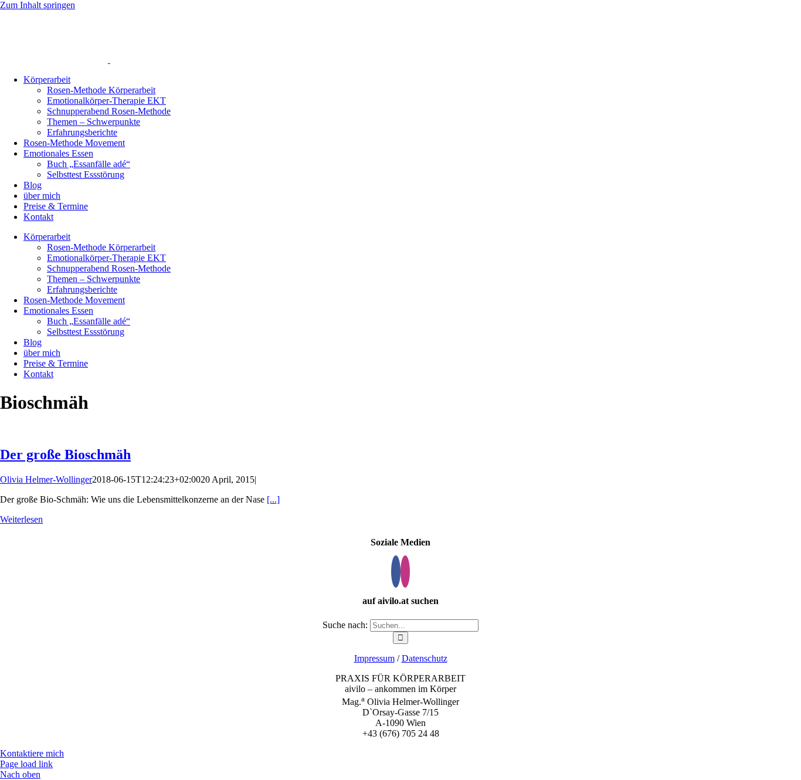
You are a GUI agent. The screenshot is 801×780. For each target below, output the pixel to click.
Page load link (26, 764)
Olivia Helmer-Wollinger (46, 479)
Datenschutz (424, 658)
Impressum (374, 658)
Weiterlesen (21, 519)
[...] (273, 499)
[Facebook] (395, 571)
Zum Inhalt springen (37, 5)
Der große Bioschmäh (65, 454)
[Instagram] (405, 571)
